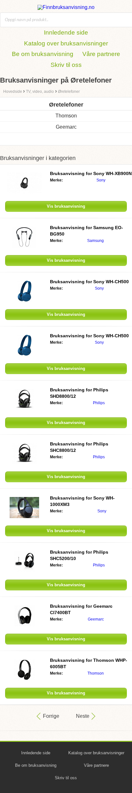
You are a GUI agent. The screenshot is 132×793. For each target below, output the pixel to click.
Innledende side (66, 32)
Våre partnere (101, 54)
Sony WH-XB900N (91, 173)
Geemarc (66, 127)
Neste (82, 716)
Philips (99, 403)
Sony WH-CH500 (89, 281)
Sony (100, 180)
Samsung (95, 240)
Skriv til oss (66, 64)
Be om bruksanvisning (42, 54)
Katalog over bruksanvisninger (66, 43)
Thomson (66, 115)
